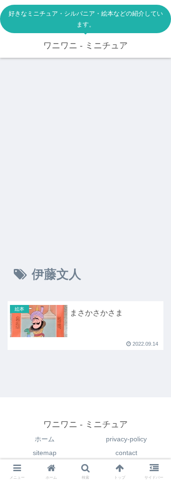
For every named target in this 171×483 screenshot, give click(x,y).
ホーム (45, 439)
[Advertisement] (85, 154)
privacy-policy (126, 439)
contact (126, 452)
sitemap (45, 452)
